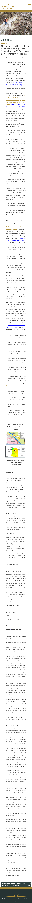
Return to (16, 884)
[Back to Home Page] (8, 4)
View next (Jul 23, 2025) (26, 884)
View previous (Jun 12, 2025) (5, 884)
